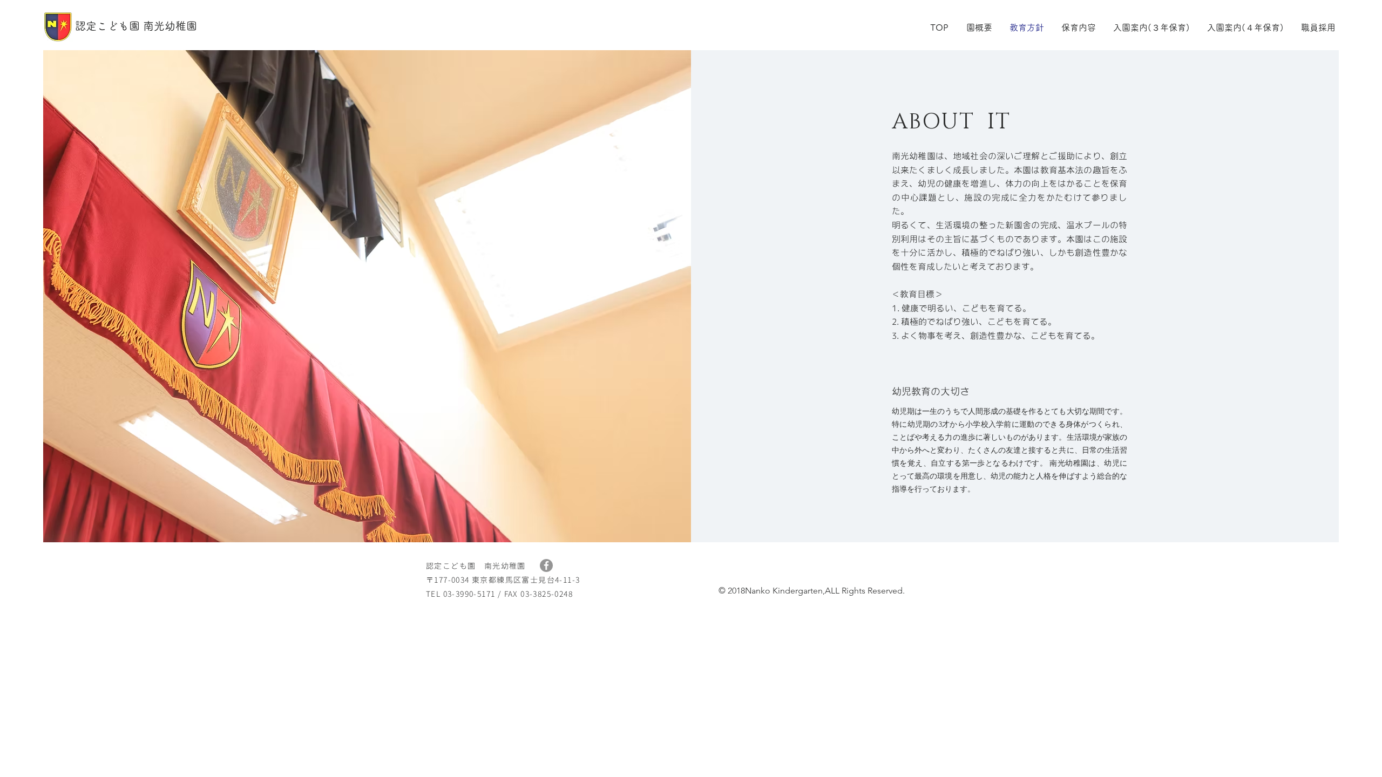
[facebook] (546, 565)
